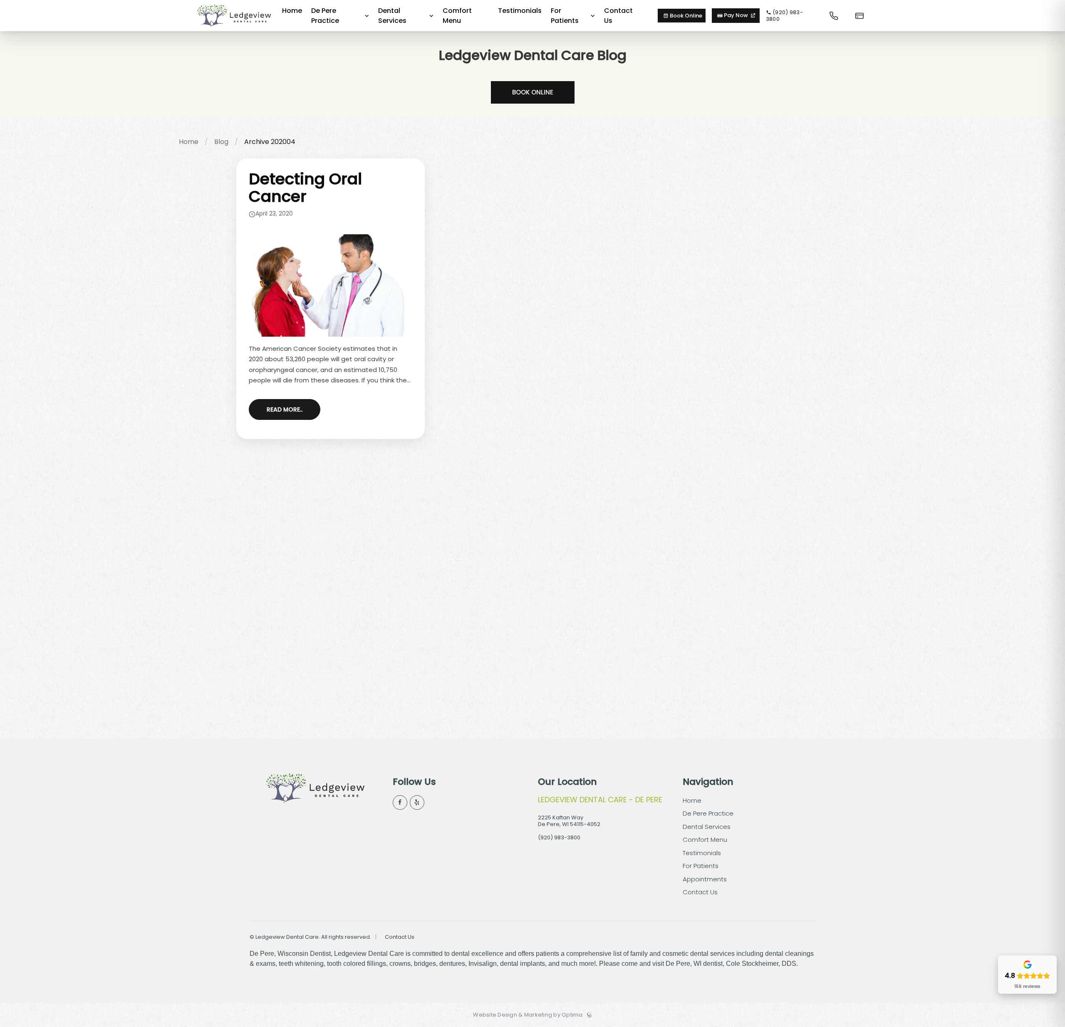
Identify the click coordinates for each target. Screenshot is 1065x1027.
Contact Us (700, 892)
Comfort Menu (705, 839)
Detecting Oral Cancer (305, 187)
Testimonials (702, 852)
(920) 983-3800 (784, 15)
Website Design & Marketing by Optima (527, 1015)
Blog (221, 141)
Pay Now (736, 15)
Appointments (705, 879)
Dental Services (707, 826)
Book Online (685, 16)
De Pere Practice (708, 813)
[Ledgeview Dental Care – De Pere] (233, 29)
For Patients (700, 865)
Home (188, 141)
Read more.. (284, 409)
